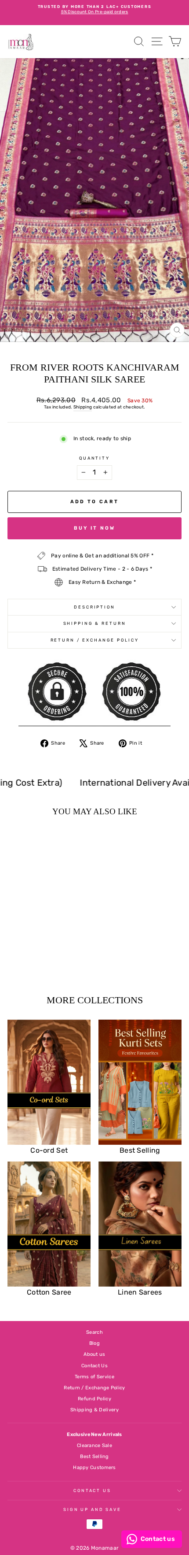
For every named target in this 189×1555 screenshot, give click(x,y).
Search (94, 1332)
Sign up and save (92, 1509)
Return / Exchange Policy (95, 640)
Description (94, 607)
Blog (94, 1343)
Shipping (82, 407)
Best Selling (94, 1456)
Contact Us (94, 1366)
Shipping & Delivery (94, 1410)
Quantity (94, 458)
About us (94, 1354)
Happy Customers (94, 1467)
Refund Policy (94, 1399)
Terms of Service (94, 1377)
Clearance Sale (94, 1445)
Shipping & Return (94, 623)
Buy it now (95, 528)
